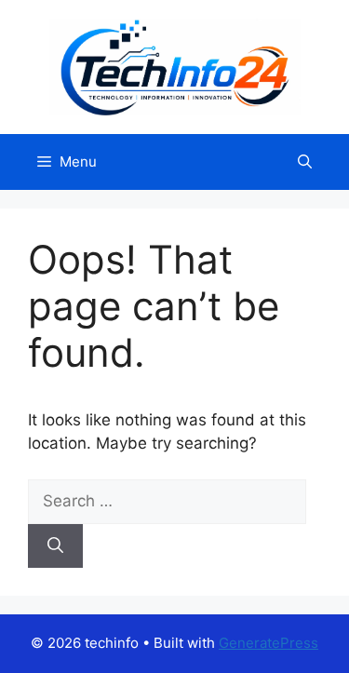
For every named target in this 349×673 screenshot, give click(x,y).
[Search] (55, 546)
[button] (304, 162)
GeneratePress (268, 643)
